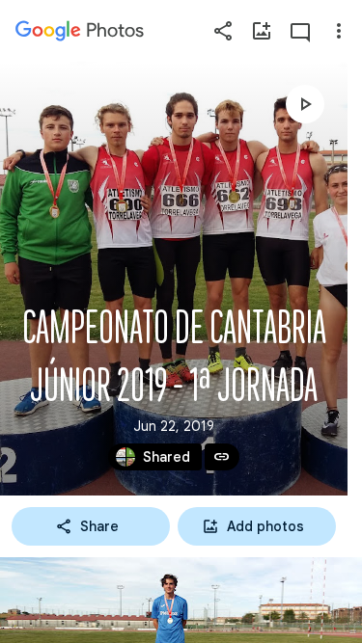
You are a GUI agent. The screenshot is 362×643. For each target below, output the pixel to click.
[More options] (339, 31)
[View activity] (300, 31)
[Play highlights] (305, 104)
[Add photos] (261, 31)
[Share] (223, 31)
